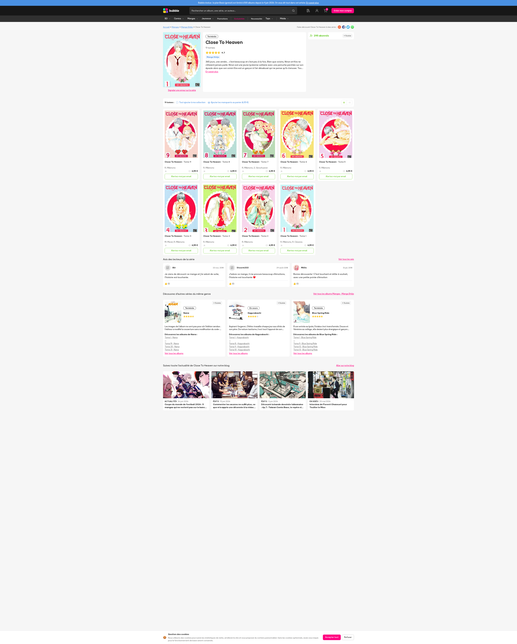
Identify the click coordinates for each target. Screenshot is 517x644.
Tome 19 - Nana (172, 343)
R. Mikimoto (170, 167)
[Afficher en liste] (349, 102)
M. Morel (169, 242)
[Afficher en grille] (344, 102)
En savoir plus (312, 2)
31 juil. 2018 (347, 267)
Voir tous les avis (346, 259)
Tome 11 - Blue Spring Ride (305, 343)
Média (283, 18)
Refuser (348, 637)
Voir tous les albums (174, 353)
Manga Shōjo (187, 27)
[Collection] (308, 10)
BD (166, 18)
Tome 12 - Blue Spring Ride (305, 346)
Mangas (191, 18)
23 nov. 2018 (218, 267)
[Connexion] (317, 10)
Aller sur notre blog (345, 365)
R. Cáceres (297, 242)
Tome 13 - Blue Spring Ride (305, 349)
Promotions (222, 18)
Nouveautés (256, 18)
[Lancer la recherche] (293, 10)
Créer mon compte (343, 10)
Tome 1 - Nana (171, 337)
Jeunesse (206, 18)
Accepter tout (331, 637)
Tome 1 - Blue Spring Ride (304, 337)
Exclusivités (239, 18)
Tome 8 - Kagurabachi (239, 343)
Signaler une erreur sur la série (182, 90)
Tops (268, 18)
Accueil (166, 27)
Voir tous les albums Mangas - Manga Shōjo (333, 293)
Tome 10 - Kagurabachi (239, 349)
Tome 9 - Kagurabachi (239, 346)
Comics (177, 18)
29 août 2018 (282, 267)
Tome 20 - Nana (172, 346)
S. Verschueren (261, 167)
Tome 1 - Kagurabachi (239, 337)
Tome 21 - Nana (172, 349)
